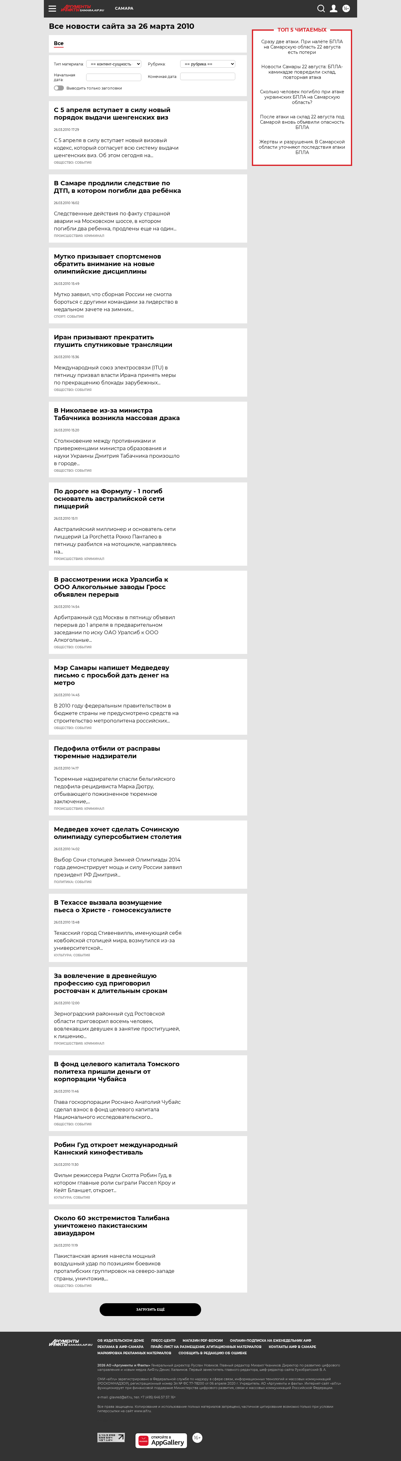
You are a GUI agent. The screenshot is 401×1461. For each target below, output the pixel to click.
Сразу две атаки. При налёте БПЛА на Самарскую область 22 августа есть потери (302, 47)
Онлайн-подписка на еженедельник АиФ (270, 1341)
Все (59, 43)
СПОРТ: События (69, 316)
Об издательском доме (120, 1341)
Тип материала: (69, 64)
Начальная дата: (64, 77)
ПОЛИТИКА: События (72, 882)
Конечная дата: (162, 76)
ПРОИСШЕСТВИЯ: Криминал (79, 236)
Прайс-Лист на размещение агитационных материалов (206, 1347)
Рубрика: (157, 64)
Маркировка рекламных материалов (134, 1353)
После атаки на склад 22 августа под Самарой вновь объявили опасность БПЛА (302, 122)
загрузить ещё (150, 1310)
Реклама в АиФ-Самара (120, 1347)
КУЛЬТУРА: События (72, 955)
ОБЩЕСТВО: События (72, 162)
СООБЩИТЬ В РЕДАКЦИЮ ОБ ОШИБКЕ (213, 1353)
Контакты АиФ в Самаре (292, 1347)
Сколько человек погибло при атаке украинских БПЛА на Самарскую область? (302, 97)
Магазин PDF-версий (203, 1341)
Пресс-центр (163, 1341)
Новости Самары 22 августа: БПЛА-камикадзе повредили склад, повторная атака (302, 72)
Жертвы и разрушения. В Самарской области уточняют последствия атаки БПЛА (302, 147)
